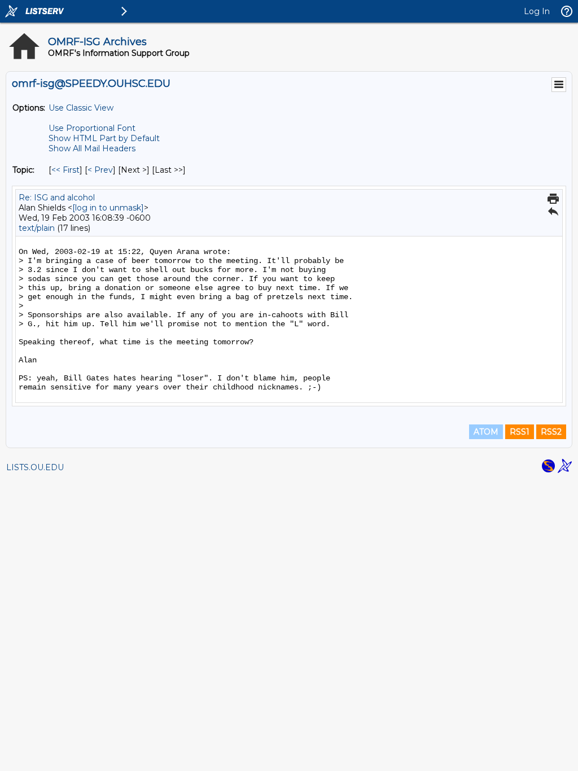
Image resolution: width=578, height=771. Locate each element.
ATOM (486, 432)
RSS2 (551, 432)
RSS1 (519, 432)
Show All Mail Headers (92, 148)
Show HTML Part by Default (104, 138)
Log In (537, 11)
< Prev (100, 170)
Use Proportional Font (92, 128)
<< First (65, 170)
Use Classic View (81, 108)
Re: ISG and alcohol (57, 197)
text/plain (37, 228)
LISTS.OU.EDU (35, 467)
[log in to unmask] (108, 208)
